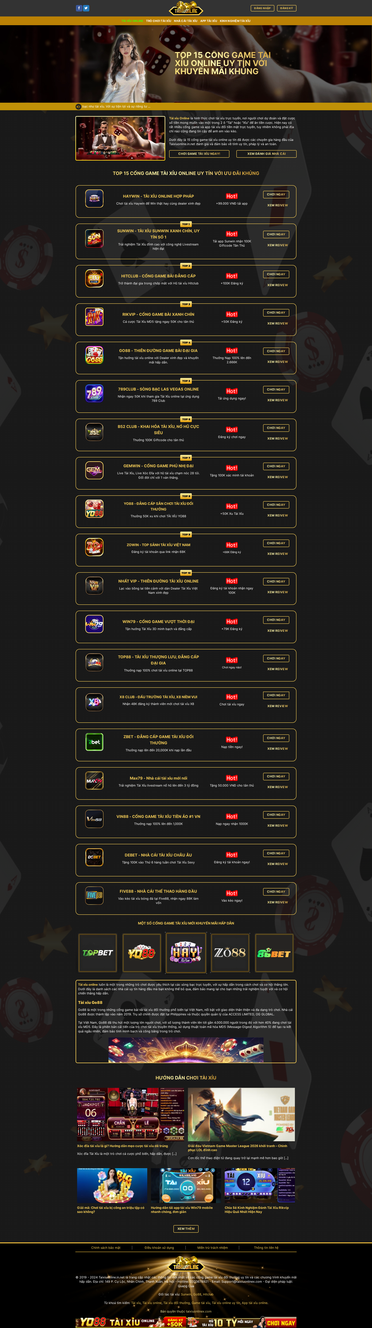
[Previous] (84, 954)
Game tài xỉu (201, 1303)
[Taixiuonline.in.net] (186, 8)
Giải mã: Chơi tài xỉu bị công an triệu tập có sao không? (110, 1210)
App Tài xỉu (208, 20)
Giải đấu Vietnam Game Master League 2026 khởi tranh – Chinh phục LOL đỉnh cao (237, 1148)
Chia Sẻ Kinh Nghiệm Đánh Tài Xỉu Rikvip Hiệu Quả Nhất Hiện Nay (257, 1210)
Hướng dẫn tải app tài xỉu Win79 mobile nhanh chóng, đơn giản (182, 1210)
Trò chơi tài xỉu (158, 20)
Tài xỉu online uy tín (226, 1303)
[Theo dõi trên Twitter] (86, 8)
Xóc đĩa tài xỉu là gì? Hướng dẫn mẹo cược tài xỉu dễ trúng (122, 1146)
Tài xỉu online (132, 20)
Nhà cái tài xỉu (185, 20)
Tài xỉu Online (179, 118)
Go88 (197, 1294)
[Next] (287, 954)
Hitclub (208, 1294)
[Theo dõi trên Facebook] (79, 8)
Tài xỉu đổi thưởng (176, 1303)
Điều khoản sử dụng (159, 1248)
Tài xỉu (136, 1303)
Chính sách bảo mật (106, 1248)
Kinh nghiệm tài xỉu (235, 20)
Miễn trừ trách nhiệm (212, 1248)
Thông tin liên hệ (266, 1248)
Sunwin (186, 1294)
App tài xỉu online (254, 1303)
